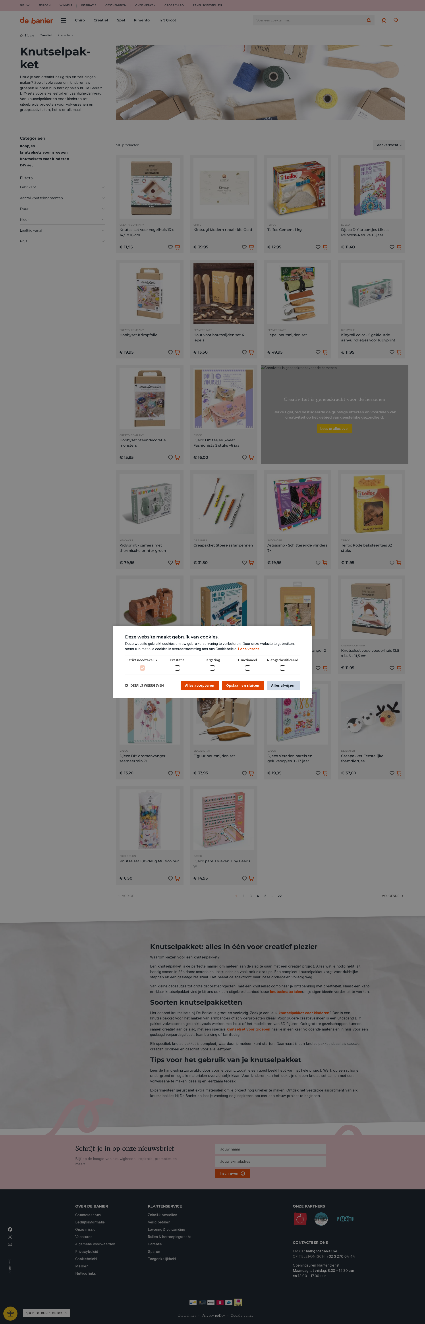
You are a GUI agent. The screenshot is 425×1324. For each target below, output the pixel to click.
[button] (144, 685)
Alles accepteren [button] (199, 685)
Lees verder (248, 649)
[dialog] (212, 662)
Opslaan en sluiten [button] (242, 685)
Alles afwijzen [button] (283, 685)
